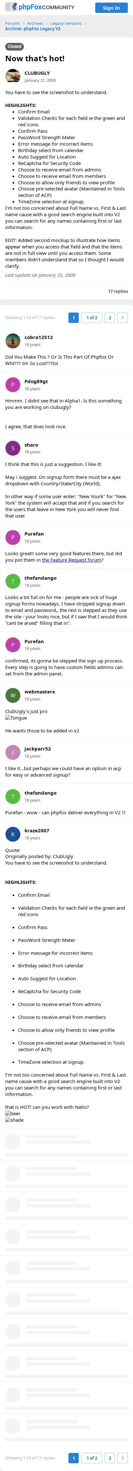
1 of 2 (92, 318)
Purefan (34, 534)
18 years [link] (32, 344)
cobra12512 (39, 337)
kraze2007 (37, 830)
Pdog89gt (36, 381)
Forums (12, 23)
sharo (31, 445)
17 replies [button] (118, 291)
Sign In (111, 8)
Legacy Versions (65, 23)
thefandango (40, 578)
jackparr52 (38, 749)
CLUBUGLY (37, 73)
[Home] (39, 7)
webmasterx (40, 692)
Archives (35, 23)
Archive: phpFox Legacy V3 (32, 29)
